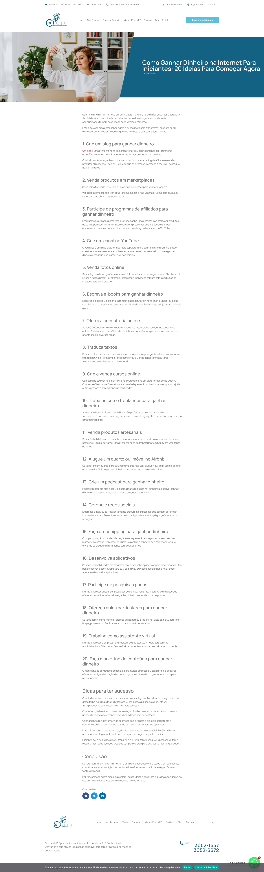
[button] (85, 795)
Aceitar (187, 867)
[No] (259, 867)
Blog (157, 20)
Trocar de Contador (112, 20)
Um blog (86, 150)
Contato (165, 20)
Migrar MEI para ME (132, 20)
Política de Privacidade (206, 867)
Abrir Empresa (93, 20)
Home (81, 20)
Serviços (148, 20)
